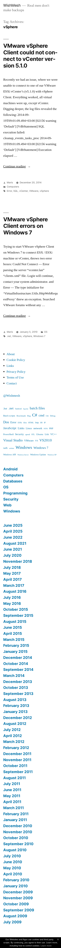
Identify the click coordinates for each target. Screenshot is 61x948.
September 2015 (18, 615)
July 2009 (12, 922)
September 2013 (18, 693)
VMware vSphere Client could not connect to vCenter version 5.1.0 (30, 55)
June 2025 (13, 525)
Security (19, 434)
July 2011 (11, 784)
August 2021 (14, 543)
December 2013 (17, 681)
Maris (10, 182)
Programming (15, 493)
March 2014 (14, 675)
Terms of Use (15, 377)
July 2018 (12, 567)
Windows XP (52, 455)
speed (27, 434)
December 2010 (17, 826)
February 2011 (16, 814)
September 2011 (18, 772)
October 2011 (15, 765)
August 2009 (15, 916)
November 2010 (17, 832)
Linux (29, 428)
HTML (31, 422)
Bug (29, 416)
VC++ (53, 434)
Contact (12, 383)
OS (45, 331)
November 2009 (18, 898)
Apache (25, 409)
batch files (37, 408)
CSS (47, 416)
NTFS (46, 429)
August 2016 (14, 591)
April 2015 (12, 633)
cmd (41, 415)
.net (9, 336)
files (25, 422)
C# (34, 415)
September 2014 (18, 669)
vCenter (23, 191)
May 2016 (12, 603)
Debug (52, 416)
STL (33, 434)
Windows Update (38, 454)
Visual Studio (13, 440)
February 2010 (16, 880)
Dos (6, 422)
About (11, 354)
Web (7, 505)
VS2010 (45, 440)
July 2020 (12, 555)
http (37, 422)
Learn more (46, 945)
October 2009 (16, 904)
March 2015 (13, 639)
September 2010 (18, 844)
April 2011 (12, 802)
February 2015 (16, 645)
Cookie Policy (16, 360)
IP (45, 422)
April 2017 (12, 579)
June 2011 (12, 790)
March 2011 (13, 808)
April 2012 (12, 735)
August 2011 (14, 778)
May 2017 (12, 573)
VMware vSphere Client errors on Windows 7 (25, 226)
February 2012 (16, 747)
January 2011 (15, 820)
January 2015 (15, 651)
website (11, 448)
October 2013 (15, 687)
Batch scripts (9, 415)
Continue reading (17, 166)
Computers (13, 186)
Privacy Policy (16, 372)
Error (9, 191)
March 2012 (13, 741)
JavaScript (9, 428)
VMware (33, 191)
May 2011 (11, 796)
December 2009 (18, 892)
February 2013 (16, 705)
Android (18, 409)
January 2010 (15, 886)
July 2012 (12, 729)
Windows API (9, 454)
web (5, 448)
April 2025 (13, 531)
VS (36, 440)
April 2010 (12, 874)
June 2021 (12, 549)
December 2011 (17, 754)
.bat (5, 408)
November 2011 (17, 760)
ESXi (20, 422)
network (37, 428)
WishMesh (12, 5)
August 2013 (14, 699)
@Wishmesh (11, 396)
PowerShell (8, 434)
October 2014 (15, 663)
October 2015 (15, 609)
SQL (15, 191)
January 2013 (15, 711)
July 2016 (12, 597)
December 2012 (17, 717)
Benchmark (21, 416)
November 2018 (17, 561)
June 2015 (12, 627)
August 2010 (15, 850)
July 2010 (12, 856)
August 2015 (14, 621)
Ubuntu (39, 434)
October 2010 (15, 838)
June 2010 (12, 862)
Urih (47, 434)
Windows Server (23, 455)
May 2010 (12, 868)
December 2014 (17, 657)
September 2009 (18, 910)
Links (10, 366)
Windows (24, 447)
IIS (41, 422)
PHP (51, 428)
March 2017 (13, 585)
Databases (12, 481)
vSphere (44, 191)
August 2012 (14, 723)
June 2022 (13, 537)
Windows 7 (39, 336)
